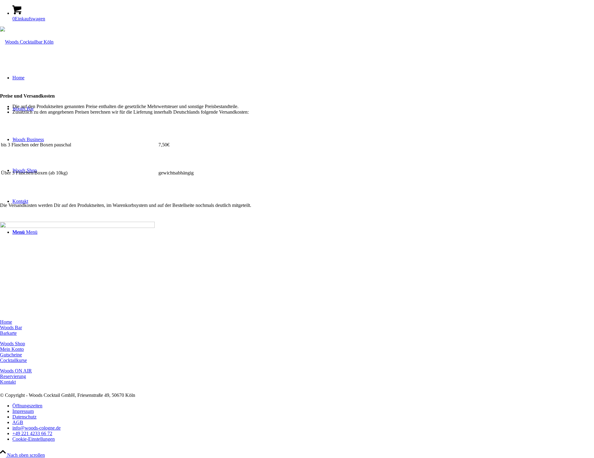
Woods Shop (12, 343)
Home (6, 322)
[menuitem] (303, 406)
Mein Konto (12, 349)
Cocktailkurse (13, 360)
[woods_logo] (27, 41)
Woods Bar (11, 327)
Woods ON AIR (16, 370)
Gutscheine (11, 354)
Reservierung (13, 376)
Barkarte (8, 333)
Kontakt (8, 381)
